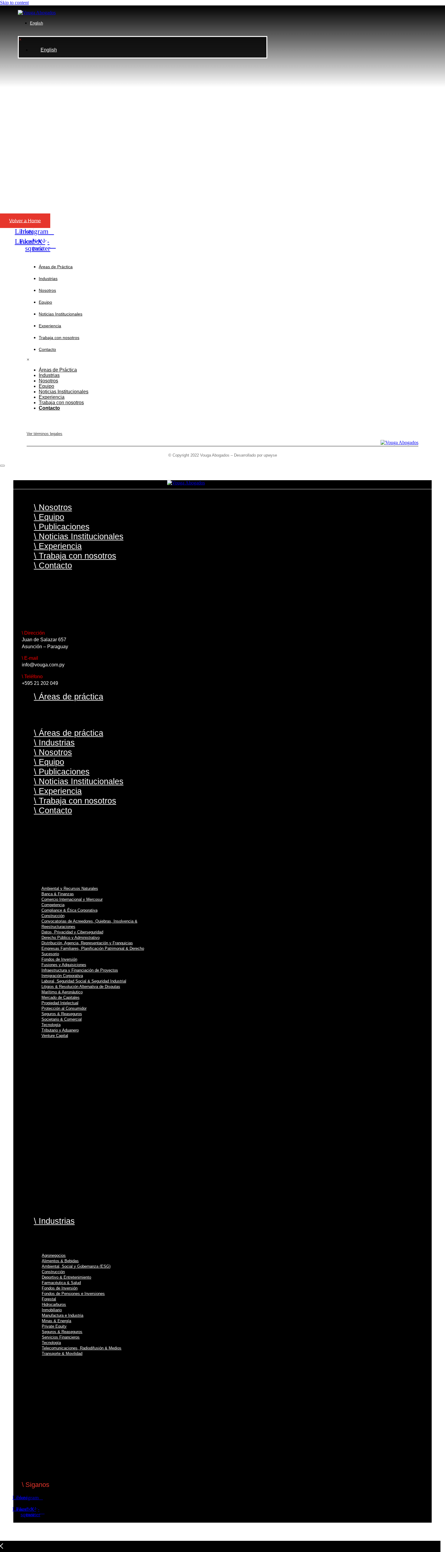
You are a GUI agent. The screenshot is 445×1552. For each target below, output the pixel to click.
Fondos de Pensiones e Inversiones (73, 1293)
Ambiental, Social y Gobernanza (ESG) (76, 1266)
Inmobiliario (52, 1310)
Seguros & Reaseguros (61, 1014)
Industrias (48, 278)
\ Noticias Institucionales (79, 536)
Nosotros (47, 290)
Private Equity (54, 1326)
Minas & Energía (56, 1321)
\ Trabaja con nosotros (75, 555)
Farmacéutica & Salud (61, 1282)
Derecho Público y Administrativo (70, 937)
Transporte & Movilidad (62, 1353)
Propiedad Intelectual (59, 1003)
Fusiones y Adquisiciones (63, 965)
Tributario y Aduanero (60, 1030)
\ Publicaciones (62, 526)
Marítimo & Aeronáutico (62, 992)
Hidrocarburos (54, 1304)
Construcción (52, 915)
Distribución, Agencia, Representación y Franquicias (87, 943)
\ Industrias (54, 742)
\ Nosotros (53, 507)
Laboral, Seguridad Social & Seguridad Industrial (83, 981)
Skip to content (14, 2)
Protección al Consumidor (64, 1008)
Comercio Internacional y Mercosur (72, 899)
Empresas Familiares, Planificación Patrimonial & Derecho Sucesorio (92, 951)
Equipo (45, 302)
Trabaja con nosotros (59, 337)
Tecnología (51, 1024)
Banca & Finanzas (57, 894)
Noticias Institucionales (60, 314)
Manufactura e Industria (62, 1315)
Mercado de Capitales (60, 997)
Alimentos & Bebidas (60, 1261)
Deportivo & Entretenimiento (66, 1277)
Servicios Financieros (61, 1337)
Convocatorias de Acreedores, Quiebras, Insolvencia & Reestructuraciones (89, 924)
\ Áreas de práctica (68, 696)
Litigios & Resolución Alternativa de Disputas (80, 986)
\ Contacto (53, 565)
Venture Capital (54, 1035)
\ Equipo (49, 517)
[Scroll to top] (2, 466)
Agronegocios (54, 1255)
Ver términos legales (44, 433)
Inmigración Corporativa (62, 975)
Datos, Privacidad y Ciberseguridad (72, 932)
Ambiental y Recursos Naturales (69, 888)
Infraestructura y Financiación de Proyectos (79, 970)
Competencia (52, 905)
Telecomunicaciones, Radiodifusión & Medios (81, 1348)
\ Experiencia (58, 546)
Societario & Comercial (61, 1019)
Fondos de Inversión (59, 959)
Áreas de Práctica (56, 266)
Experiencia (50, 325)
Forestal (49, 1299)
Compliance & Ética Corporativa (69, 910)
